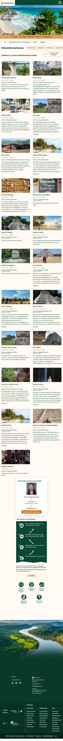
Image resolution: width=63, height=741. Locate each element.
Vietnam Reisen (55, 731)
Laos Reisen (55, 722)
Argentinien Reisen (31, 711)
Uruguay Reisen (30, 726)
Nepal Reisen (55, 724)
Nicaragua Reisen (43, 724)
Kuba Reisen (42, 720)
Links (55, 736)
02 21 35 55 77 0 (31, 502)
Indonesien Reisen (56, 715)
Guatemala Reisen (43, 715)
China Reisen (55, 711)
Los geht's (31, 575)
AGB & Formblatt (30, 736)
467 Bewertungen (47, 36)
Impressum (22, 736)
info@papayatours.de (31, 508)
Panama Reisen (43, 726)
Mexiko (35, 42)
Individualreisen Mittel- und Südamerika (19, 42)
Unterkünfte (50, 47)
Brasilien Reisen (30, 715)
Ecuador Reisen (30, 720)
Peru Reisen (29, 724)
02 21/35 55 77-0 (36, 683)
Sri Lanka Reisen (56, 726)
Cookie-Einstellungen (48, 736)
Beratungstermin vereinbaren (31, 512)
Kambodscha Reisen (56, 720)
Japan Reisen (55, 718)
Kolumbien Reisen (31, 722)
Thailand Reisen (55, 728)
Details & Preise (31, 47)
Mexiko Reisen (42, 722)
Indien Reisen (55, 713)
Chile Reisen (29, 718)
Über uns (14, 676)
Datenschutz (38, 736)
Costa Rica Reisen (43, 711)
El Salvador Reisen (43, 713)
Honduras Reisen (43, 718)
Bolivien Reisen (30, 713)
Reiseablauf (41, 47)
